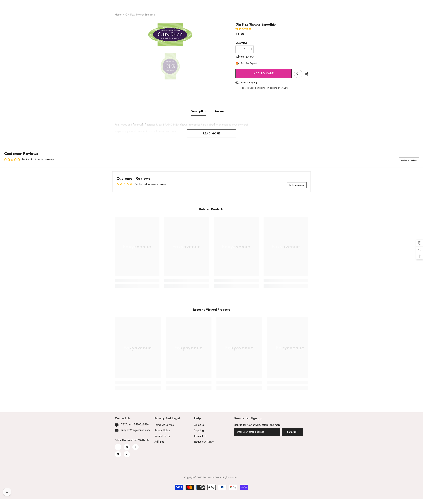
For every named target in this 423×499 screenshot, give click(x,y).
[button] (243, 29)
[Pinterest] (135, 447)
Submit (292, 432)
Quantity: (241, 43)
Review (219, 111)
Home (118, 14)
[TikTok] (118, 454)
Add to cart (263, 73)
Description (198, 111)
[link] (137, 280)
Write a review (409, 160)
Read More (211, 133)
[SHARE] (305, 74)
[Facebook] (118, 447)
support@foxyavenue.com (135, 430)
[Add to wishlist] (298, 74)
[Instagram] (127, 447)
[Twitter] (127, 454)
